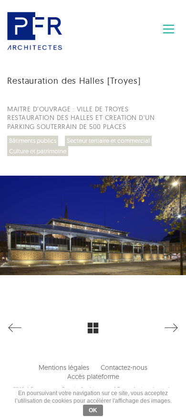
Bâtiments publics (32, 140)
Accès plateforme (93, 376)
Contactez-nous (124, 367)
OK (93, 410)
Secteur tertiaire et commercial (108, 140)
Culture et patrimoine (37, 151)
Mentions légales (64, 367)
